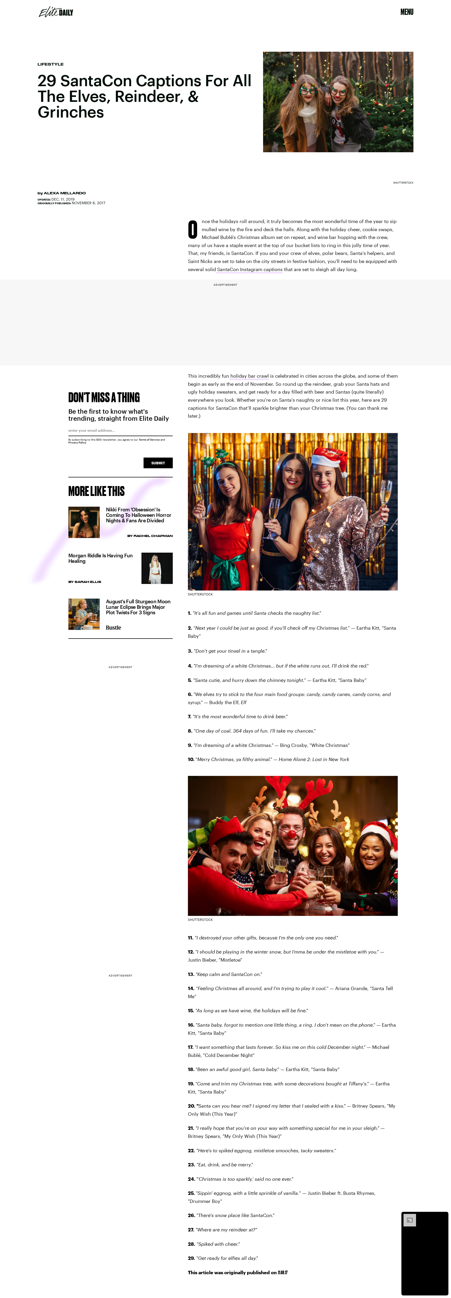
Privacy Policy (77, 442)
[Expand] (407, 1216)
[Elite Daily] (56, 11)
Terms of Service (149, 439)
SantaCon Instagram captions (249, 269)
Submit (158, 463)
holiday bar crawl (249, 376)
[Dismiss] (442, 1216)
